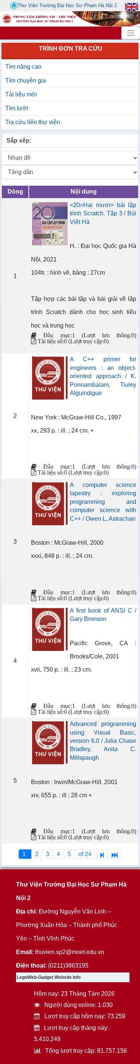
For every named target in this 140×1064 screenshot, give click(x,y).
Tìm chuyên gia (25, 80)
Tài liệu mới (21, 94)
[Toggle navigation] (130, 33)
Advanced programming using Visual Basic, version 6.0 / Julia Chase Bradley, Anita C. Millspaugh (103, 741)
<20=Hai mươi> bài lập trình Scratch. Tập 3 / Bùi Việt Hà (103, 213)
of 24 (85, 854)
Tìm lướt (16, 108)
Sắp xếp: (18, 140)
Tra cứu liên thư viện (32, 122)
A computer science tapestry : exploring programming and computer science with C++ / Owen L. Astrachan (103, 502)
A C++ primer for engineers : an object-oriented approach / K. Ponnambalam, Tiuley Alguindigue (103, 376)
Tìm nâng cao (23, 66)
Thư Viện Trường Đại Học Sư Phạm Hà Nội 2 (67, 5)
